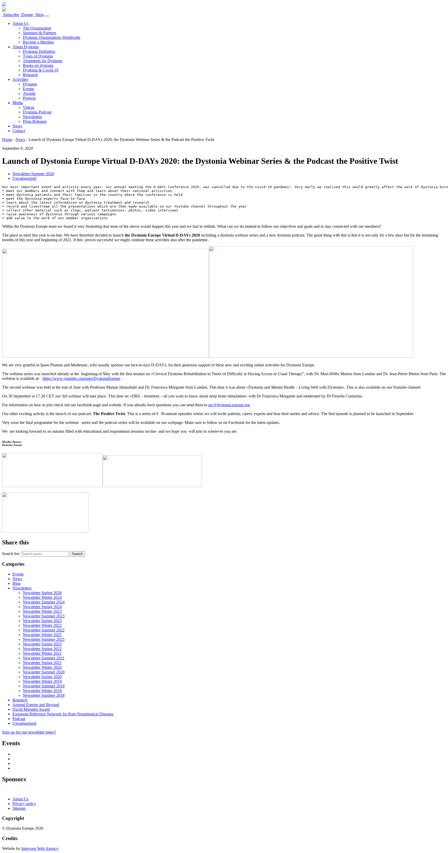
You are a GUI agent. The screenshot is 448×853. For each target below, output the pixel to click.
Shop (39, 14)
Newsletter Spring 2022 (42, 648)
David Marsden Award (31, 709)
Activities (20, 79)
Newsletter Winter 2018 (42, 690)
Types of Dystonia (38, 56)
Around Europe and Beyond (35, 704)
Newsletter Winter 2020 (42, 667)
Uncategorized (24, 178)
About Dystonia (25, 47)
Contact (18, 131)
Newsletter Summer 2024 (44, 602)
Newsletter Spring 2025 (42, 644)
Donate (26, 14)
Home (7, 139)
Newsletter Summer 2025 (44, 639)
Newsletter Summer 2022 (44, 630)
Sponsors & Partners (39, 33)
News (17, 126)
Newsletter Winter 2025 (42, 634)
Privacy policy (24, 803)
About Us (20, 23)
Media (17, 103)
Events (28, 89)
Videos (28, 107)
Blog (16, 583)
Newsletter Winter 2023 (42, 611)
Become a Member (38, 42)
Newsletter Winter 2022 (42, 625)
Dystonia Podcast (37, 112)
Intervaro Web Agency (39, 848)
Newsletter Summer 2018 (44, 695)
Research (30, 75)
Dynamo (30, 84)
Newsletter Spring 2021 (42, 662)
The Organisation (37, 28)
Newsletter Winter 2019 (42, 681)
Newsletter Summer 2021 (44, 658)
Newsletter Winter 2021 (42, 653)
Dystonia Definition (39, 51)
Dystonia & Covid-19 (40, 70)
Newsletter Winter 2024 (42, 597)
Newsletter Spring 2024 (42, 607)
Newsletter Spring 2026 (42, 593)
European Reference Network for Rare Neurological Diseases (63, 714)
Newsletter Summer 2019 (44, 686)
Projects (29, 98)
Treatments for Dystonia (42, 61)
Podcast (18, 718)
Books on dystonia (38, 65)
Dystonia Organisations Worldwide (51, 37)
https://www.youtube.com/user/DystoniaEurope (81, 378)
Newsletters (32, 117)
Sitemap (19, 808)
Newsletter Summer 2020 (33, 174)
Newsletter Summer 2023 (44, 616)
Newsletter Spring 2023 (42, 621)
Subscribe (10, 14)
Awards (29, 93)
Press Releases (35, 121)
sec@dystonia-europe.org (229, 405)
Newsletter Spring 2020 (42, 676)
